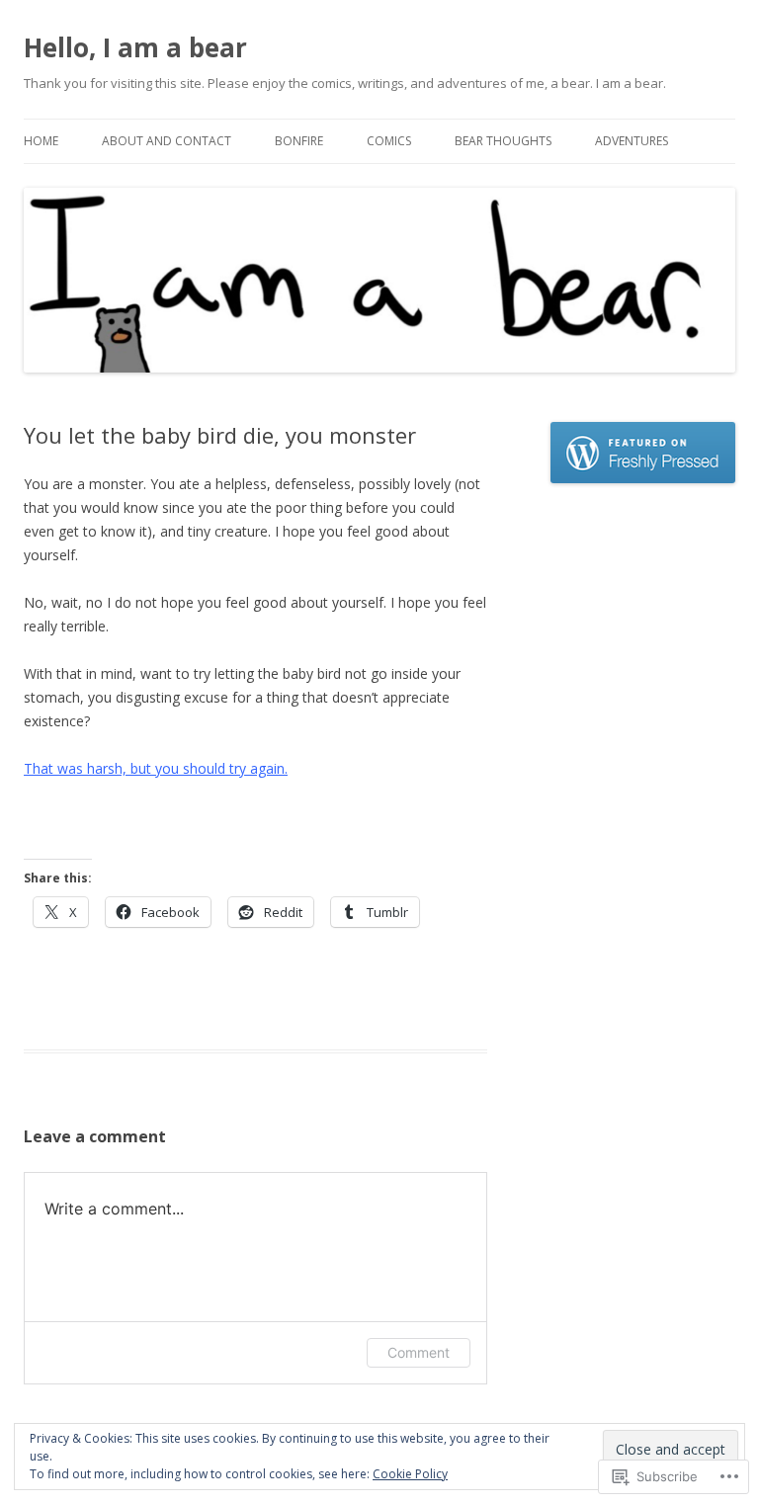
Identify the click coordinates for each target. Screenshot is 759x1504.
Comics (389, 140)
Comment (418, 1352)
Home (41, 140)
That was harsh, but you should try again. (156, 768)
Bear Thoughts (503, 140)
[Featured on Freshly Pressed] (643, 477)
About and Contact (166, 140)
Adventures (631, 140)
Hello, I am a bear (135, 47)
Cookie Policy (410, 1473)
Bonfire (299, 140)
